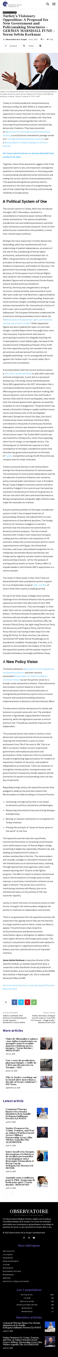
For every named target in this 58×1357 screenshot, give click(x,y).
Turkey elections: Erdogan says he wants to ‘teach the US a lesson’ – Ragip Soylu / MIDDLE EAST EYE (43, 1019)
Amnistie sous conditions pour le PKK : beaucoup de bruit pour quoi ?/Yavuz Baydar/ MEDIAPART (20, 1181)
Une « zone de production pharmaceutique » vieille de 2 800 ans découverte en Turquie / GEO (21, 1064)
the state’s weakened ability (18, 373)
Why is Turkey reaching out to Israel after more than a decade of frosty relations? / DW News (21, 1081)
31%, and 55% (39, 585)
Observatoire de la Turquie (16, 39)
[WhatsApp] (34, 1002)
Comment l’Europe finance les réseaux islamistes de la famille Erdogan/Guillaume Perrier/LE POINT (18, 1114)
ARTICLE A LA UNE (9, 12)
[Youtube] (34, 1238)
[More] (40, 46)
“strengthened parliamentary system (25, 138)
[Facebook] (14, 1002)
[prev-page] (7, 1193)
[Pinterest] (27, 1002)
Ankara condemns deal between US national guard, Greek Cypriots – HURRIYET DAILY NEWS (15, 1019)
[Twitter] (21, 1002)
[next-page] (12, 1193)
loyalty (8, 455)
